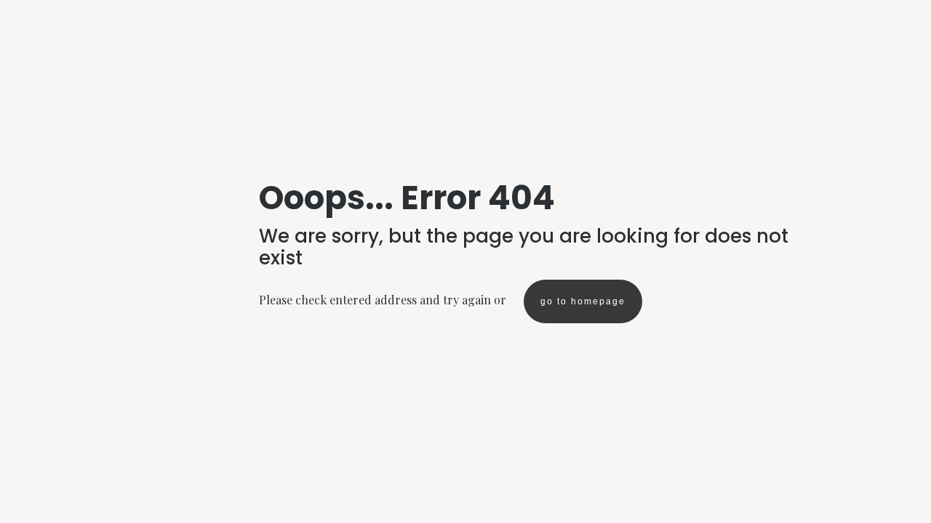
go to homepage (583, 301)
